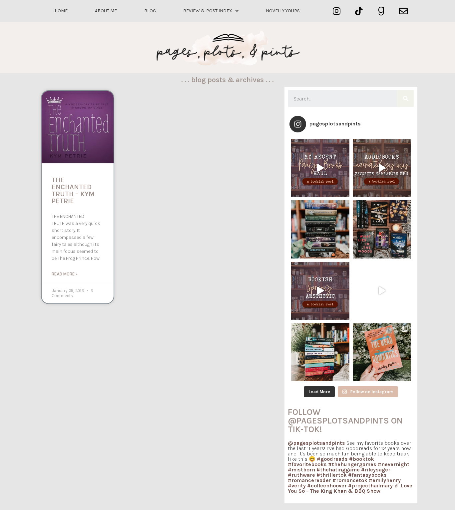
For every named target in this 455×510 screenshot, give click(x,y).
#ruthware (301, 475)
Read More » (65, 274)
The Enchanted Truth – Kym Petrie (73, 190)
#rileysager (375, 469)
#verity (297, 485)
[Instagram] (336, 11)
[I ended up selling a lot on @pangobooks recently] (320, 168)
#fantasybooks (367, 475)
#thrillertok (331, 475)
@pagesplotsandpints (316, 443)
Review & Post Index (207, 11)
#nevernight (393, 464)
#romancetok (349, 480)
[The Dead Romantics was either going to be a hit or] (382, 352)
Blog (150, 11)
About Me (106, 11)
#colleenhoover (327, 485)
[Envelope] (403, 11)
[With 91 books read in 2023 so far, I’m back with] (382, 291)
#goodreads (332, 459)
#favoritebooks (307, 464)
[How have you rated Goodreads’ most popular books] (320, 229)
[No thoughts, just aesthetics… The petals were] (320, 291)
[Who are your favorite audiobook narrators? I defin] (382, 168)
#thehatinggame (338, 469)
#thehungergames (352, 464)
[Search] (405, 98)
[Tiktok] (359, 11)
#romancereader (309, 480)
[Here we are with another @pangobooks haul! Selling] (320, 352)
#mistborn (301, 469)
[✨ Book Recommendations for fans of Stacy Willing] (382, 229)
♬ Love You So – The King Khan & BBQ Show (350, 488)
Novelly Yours (283, 11)
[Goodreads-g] (381, 11)
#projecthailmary (370, 485)
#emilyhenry (385, 480)
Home (61, 11)
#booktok (361, 459)
